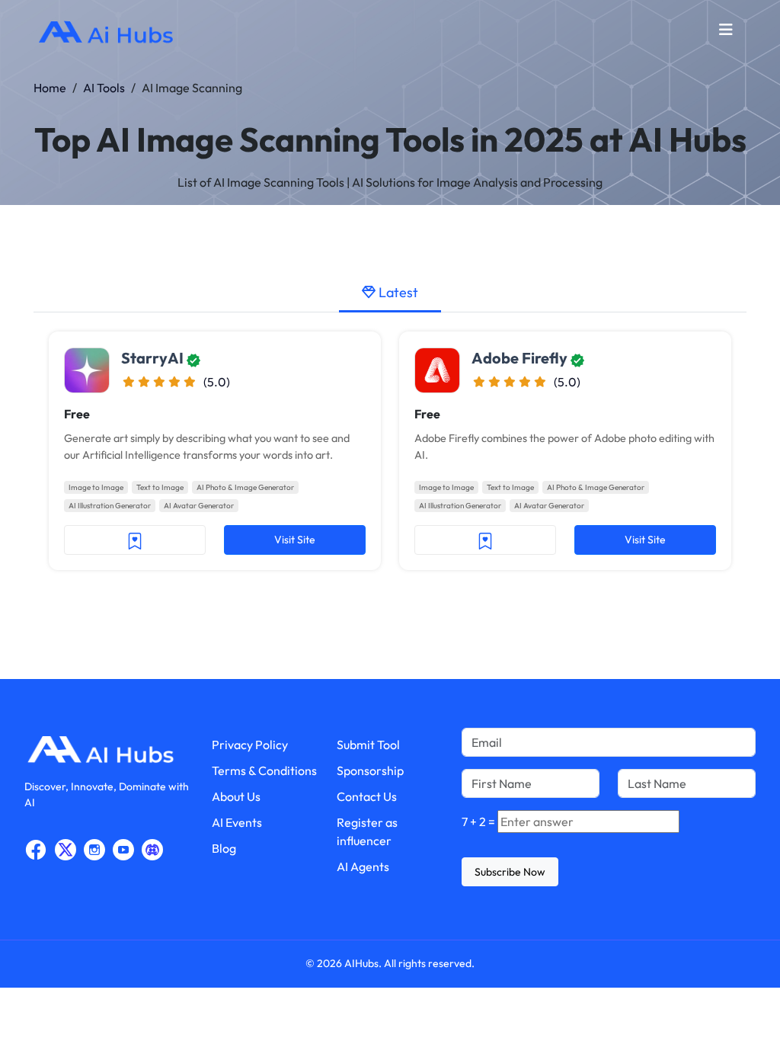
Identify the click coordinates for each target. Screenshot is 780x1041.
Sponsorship (370, 770)
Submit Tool (368, 744)
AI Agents (363, 866)
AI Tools (104, 87)
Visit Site (294, 539)
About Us (236, 796)
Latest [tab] (397, 292)
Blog (224, 848)
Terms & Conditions (264, 770)
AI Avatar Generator (199, 506)
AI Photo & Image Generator (245, 487)
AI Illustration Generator (110, 506)
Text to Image (160, 487)
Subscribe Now (510, 872)
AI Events (237, 822)
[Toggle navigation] (725, 33)
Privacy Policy (250, 744)
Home (50, 87)
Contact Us (367, 796)
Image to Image (96, 487)
